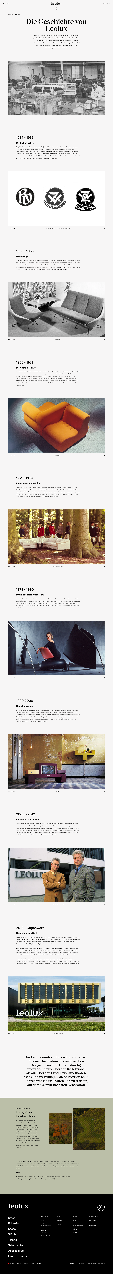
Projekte (91, 1223)
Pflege (74, 1220)
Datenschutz (73, 1263)
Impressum (81, 1263)
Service (74, 1223)
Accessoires (16, 1250)
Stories (42, 1220)
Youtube (32, 1263)
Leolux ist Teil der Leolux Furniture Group (95, 1263)
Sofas (11, 1218)
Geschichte (43, 1230)
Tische (12, 1240)
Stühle (12, 1234)
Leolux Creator (17, 1256)
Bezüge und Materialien (46, 1225)
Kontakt (75, 1232)
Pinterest (39, 1263)
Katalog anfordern (45, 1223)
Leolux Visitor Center (45, 1235)
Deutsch (12, 1263)
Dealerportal (92, 1228)
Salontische (15, 1245)
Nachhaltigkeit (44, 1233)
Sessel (12, 1229)
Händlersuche (60, 1220)
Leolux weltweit (92, 1220)
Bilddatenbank (92, 1225)
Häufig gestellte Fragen (78, 1225)
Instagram (19, 1263)
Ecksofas (14, 1223)
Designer (43, 1228)
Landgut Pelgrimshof (23, 1108)
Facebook (26, 1263)
